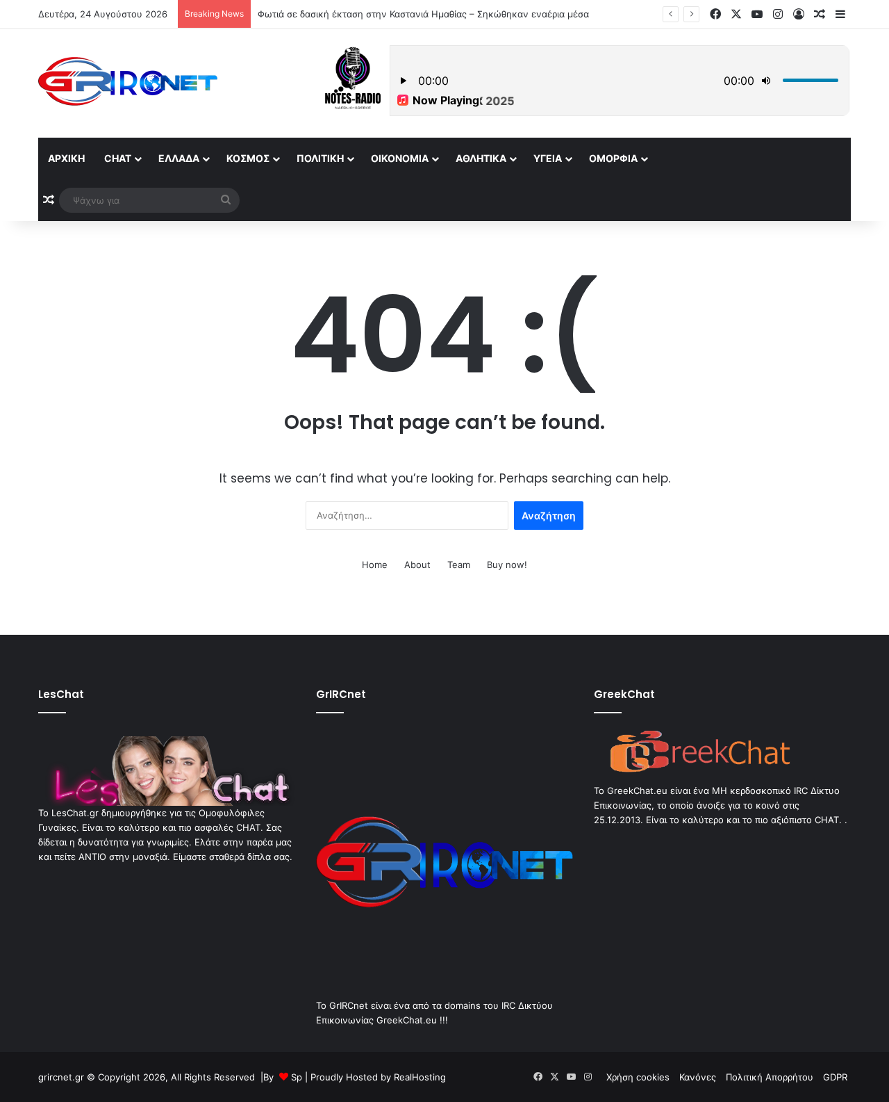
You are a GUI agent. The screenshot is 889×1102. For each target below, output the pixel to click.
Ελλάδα (178, 158)
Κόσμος (247, 158)
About (417, 564)
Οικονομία (400, 158)
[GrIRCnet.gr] (127, 81)
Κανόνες (697, 1077)
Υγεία (547, 158)
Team (458, 564)
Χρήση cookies (638, 1077)
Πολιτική (320, 158)
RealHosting (420, 1077)
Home (375, 564)
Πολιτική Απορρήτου (769, 1077)
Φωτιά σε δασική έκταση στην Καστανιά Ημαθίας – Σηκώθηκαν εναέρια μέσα (423, 13)
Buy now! (507, 564)
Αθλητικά (481, 158)
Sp (296, 1077)
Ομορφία (613, 158)
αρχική (66, 158)
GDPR (835, 1077)
